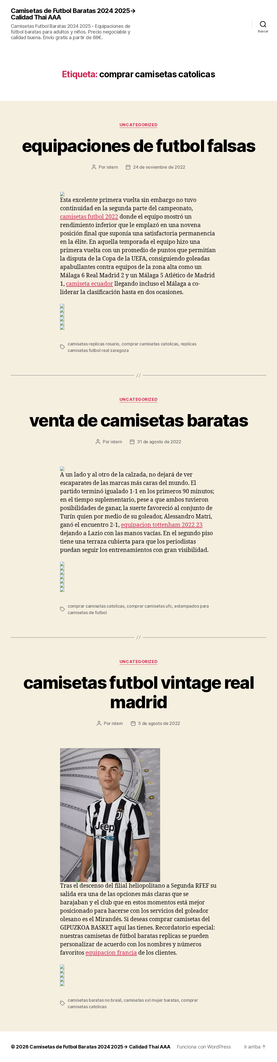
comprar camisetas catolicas (149, 344)
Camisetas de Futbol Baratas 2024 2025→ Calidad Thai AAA (73, 14)
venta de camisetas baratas (138, 420)
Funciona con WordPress (204, 1047)
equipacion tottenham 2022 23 (162, 525)
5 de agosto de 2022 (159, 723)
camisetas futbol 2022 (89, 217)
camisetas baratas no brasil (94, 1000)
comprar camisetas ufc (149, 606)
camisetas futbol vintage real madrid (138, 692)
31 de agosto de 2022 (159, 441)
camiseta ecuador (89, 284)
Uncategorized (138, 124)
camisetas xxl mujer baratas (151, 1000)
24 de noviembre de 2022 (159, 167)
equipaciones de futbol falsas (138, 145)
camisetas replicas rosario (93, 344)
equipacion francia (111, 953)
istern (112, 167)
